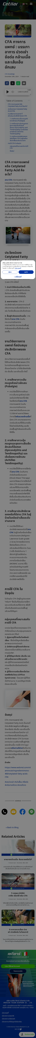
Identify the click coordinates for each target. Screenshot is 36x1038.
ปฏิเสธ (10, 272)
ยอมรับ (26, 272)
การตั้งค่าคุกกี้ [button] (18, 276)
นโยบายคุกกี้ (18, 268)
